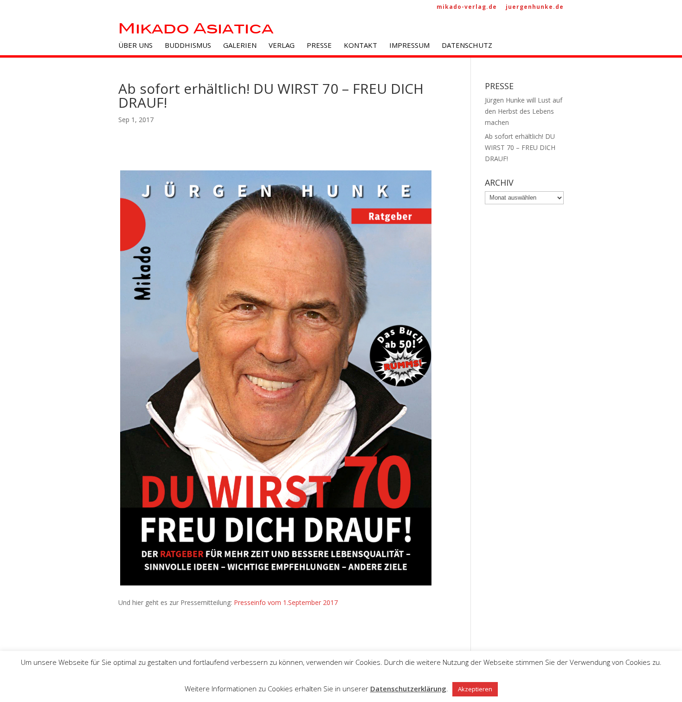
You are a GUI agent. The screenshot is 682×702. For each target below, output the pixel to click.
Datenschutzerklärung (408, 688)
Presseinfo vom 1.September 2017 (286, 602)
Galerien (240, 46)
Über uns (135, 46)
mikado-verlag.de (467, 7)
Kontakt (360, 46)
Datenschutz (467, 46)
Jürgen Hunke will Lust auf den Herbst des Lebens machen (523, 111)
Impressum (409, 46)
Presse (319, 46)
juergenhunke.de (535, 7)
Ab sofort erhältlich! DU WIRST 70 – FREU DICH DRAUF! (520, 147)
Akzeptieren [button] (475, 689)
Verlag (282, 46)
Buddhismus (188, 46)
